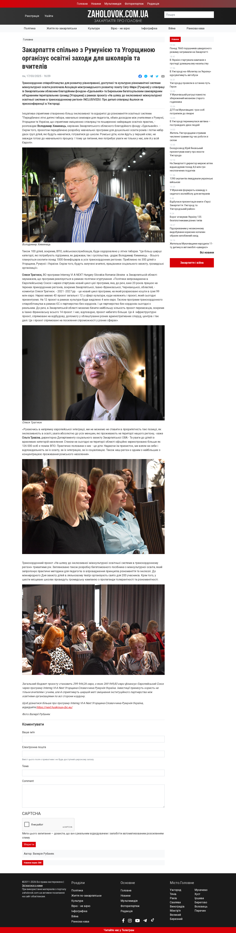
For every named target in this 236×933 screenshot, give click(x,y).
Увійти (49, 16)
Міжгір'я (175, 910)
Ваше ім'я (28, 732)
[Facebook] (123, 920)
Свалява (175, 902)
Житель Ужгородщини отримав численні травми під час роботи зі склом (189, 137)
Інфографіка (149, 28)
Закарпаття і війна (192, 262)
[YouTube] (137, 920)
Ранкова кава (195, 28)
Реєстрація (32, 16)
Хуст (197, 894)
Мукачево (201, 890)
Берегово (201, 902)
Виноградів (177, 906)
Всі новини (207, 252)
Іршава (199, 898)
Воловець (201, 906)
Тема (25, 766)
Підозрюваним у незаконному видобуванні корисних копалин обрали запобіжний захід (187, 232)
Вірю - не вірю (120, 28)
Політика (29, 28)
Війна (171, 28)
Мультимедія (112, 3)
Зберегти (29, 844)
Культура (94, 28)
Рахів (173, 898)
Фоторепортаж (134, 3)
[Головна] (118, 16)
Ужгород (175, 890)
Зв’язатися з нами (32, 885)
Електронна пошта (34, 747)
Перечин (200, 910)
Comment (28, 781)
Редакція (153, 3)
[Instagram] (130, 920)
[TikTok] (152, 920)
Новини (96, 3)
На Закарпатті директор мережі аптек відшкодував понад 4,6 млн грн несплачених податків (191, 167)
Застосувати (214, 15)
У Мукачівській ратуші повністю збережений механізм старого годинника (188, 98)
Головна (82, 3)
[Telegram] (145, 920)
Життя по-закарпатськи (62, 28)
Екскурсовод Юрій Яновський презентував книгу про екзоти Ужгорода (187, 152)
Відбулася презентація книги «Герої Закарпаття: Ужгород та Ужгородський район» (190, 205)
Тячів (173, 894)
